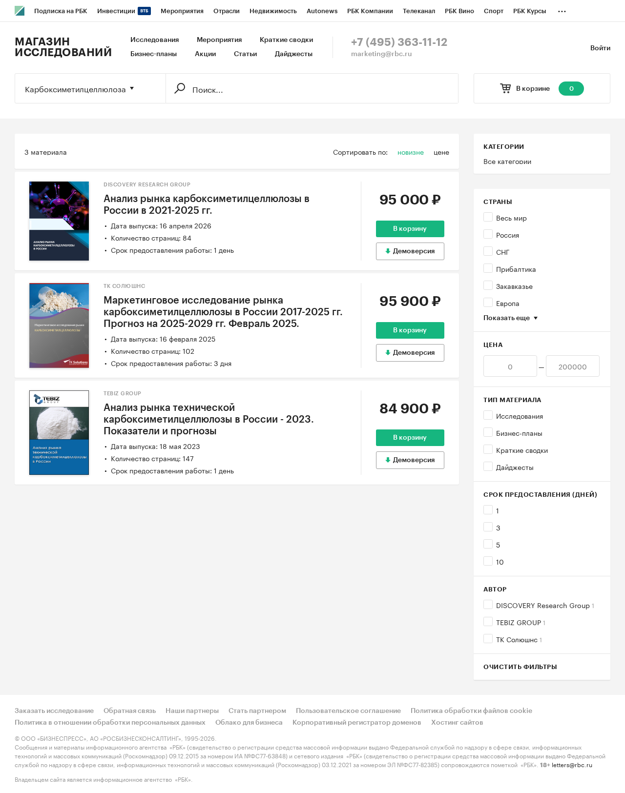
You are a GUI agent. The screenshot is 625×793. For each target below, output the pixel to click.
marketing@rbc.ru (381, 54)
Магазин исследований (63, 47)
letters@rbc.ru (572, 764)
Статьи (245, 54)
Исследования (154, 40)
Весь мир (511, 217)
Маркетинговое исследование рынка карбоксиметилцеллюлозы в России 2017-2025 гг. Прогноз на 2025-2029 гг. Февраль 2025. (223, 312)
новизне (410, 151)
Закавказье (514, 285)
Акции (205, 54)
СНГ (503, 251)
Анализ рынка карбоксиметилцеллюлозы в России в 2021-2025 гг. (207, 205)
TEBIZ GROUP (520, 622)
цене (441, 151)
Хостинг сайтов (457, 722)
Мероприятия (219, 40)
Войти (600, 48)
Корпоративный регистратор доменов (356, 722)
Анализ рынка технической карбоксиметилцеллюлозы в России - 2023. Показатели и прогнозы (209, 419)
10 (500, 561)
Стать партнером (257, 711)
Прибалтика (516, 268)
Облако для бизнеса (249, 722)
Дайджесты (293, 54)
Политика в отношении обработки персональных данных (110, 722)
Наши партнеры (192, 711)
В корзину (410, 228)
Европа (508, 302)
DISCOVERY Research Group (545, 605)
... (562, 9)
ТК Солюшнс (519, 639)
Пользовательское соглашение (348, 711)
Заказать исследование (54, 711)
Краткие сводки (286, 40)
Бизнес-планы (153, 54)
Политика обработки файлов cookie (471, 711)
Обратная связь (130, 711)
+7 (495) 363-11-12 (399, 42)
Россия (507, 234)
